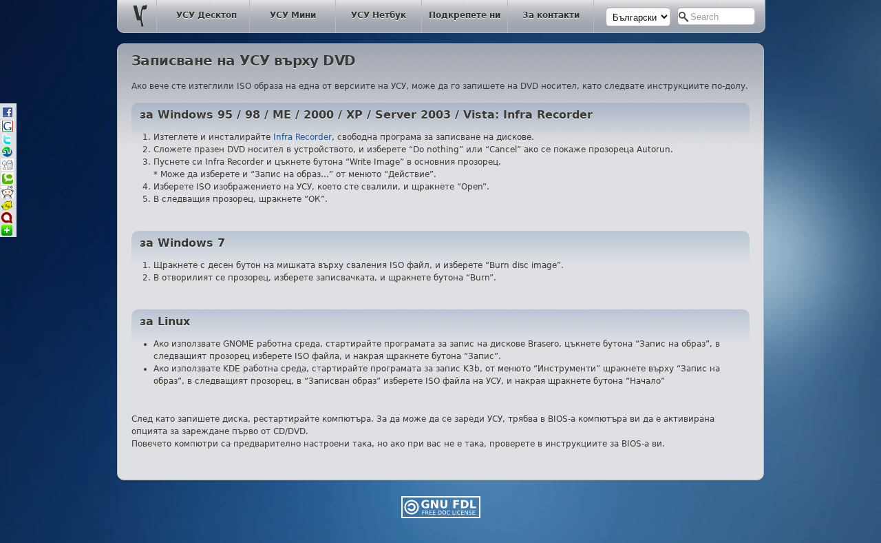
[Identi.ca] (6, 220)
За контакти (551, 15)
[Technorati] (7, 182)
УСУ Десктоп (206, 15)
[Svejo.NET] (6, 208)
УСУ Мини (293, 15)
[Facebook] (7, 116)
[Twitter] (6, 142)
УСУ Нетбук (378, 15)
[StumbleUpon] (6, 154)
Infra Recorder (302, 137)
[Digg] (7, 168)
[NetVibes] (6, 233)
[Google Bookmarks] (7, 129)
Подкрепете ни (464, 15)
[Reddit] (7, 196)
